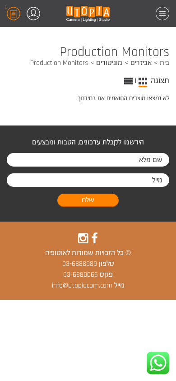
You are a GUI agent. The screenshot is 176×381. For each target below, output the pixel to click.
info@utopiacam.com (82, 285)
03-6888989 (79, 264)
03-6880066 (80, 274)
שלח (88, 200)
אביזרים (141, 63)
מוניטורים (109, 63)
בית (164, 63)
